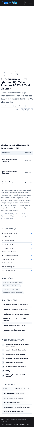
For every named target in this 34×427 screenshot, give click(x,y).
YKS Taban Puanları (12, 72)
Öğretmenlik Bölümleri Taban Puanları (12, 292)
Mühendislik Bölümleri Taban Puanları (12, 282)
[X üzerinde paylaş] (22, 109)
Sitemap (22, 424)
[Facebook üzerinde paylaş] (25, 109)
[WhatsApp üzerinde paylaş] (28, 109)
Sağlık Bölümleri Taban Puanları (11, 289)
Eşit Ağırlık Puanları (19, 106)
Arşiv (2, 424)
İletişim (16, 424)
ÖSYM (28, 216)
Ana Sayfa (3, 72)
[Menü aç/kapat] (30, 3)
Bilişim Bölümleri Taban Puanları (11, 286)
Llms (27, 424)
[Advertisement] (17, 24)
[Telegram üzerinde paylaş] (32, 109)
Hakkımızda (8, 424)
